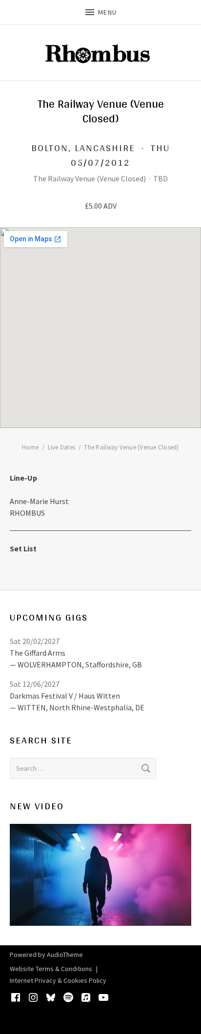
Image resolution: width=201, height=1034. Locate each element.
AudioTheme (65, 954)
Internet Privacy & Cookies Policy (58, 980)
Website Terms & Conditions (51, 968)
